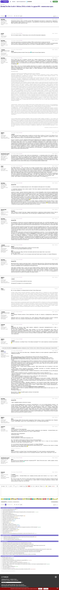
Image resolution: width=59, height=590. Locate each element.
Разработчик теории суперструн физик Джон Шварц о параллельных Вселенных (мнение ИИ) (19, 536)
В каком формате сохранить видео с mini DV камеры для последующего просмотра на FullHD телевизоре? (20, 527)
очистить (53, 486)
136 (16, 16)
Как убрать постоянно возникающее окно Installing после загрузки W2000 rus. (15, 560)
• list (31, 486)
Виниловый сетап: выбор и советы (8, 519)
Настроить (46, 588)
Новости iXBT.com (4, 541)
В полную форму (55, 501)
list (33, 486)
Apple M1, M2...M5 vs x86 (6, 523)
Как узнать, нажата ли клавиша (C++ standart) (9, 561)
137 (18, 16)
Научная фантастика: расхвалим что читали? (10, 525)
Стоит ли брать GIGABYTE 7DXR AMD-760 (8, 566)
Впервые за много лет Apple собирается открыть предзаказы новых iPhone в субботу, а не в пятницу (19, 554)
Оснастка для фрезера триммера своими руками (12, 539)
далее (21, 16)
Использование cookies (5, 585)
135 (14, 16)
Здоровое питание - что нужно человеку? (9, 529)
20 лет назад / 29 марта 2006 (16, 19)
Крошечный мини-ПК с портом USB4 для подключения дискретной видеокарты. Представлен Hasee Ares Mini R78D (21, 551)
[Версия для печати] (54, 16)
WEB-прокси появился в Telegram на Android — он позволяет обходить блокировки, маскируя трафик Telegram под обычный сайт (24, 545)
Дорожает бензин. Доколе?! (7, 513)
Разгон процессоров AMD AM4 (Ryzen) (9, 514)
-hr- (43, 486)
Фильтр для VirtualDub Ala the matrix (9, 538)
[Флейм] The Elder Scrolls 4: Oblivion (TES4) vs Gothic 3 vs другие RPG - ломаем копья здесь (27, 6)
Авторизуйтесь (4, 501)
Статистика (22, 584)
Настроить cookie (12, 585)
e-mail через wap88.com (6, 567)
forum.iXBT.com (23, 587)
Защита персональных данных (21, 585)
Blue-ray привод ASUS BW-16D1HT (8, 530)
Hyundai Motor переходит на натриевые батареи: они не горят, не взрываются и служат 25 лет (18, 544)
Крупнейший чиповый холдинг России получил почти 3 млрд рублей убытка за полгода (17, 542)
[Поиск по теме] (56, 16)
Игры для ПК (2, 4)
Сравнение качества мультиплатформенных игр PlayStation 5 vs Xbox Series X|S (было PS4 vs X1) (18, 533)
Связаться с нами (4, 584)
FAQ (19, 584)
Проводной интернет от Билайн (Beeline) (9, 528)
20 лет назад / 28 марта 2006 (16, 350)
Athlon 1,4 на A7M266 (5, 565)
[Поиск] (51, 2)
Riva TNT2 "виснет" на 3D (6, 557)
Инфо (53, 19)
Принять (40, 588)
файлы (50, 486)
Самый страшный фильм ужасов (8, 510)
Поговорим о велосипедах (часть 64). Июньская (10, 518)
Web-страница (3, 318)
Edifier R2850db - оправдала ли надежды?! (9, 524)
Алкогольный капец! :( (6, 532)
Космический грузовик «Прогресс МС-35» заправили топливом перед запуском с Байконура (18, 546)
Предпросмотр (16, 501)
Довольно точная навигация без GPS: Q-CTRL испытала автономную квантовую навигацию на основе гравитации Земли (22, 550)
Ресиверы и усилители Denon (7, 520)
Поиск (17, 584)
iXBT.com (3, 587)
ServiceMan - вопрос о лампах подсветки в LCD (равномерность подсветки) (14, 562)
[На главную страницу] (5, 1)
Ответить (56, 19)
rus (45, 486)
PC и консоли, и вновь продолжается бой (9, 509)
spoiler (21, 486)
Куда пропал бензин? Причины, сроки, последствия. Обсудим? (13, 515)
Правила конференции (11, 584)
